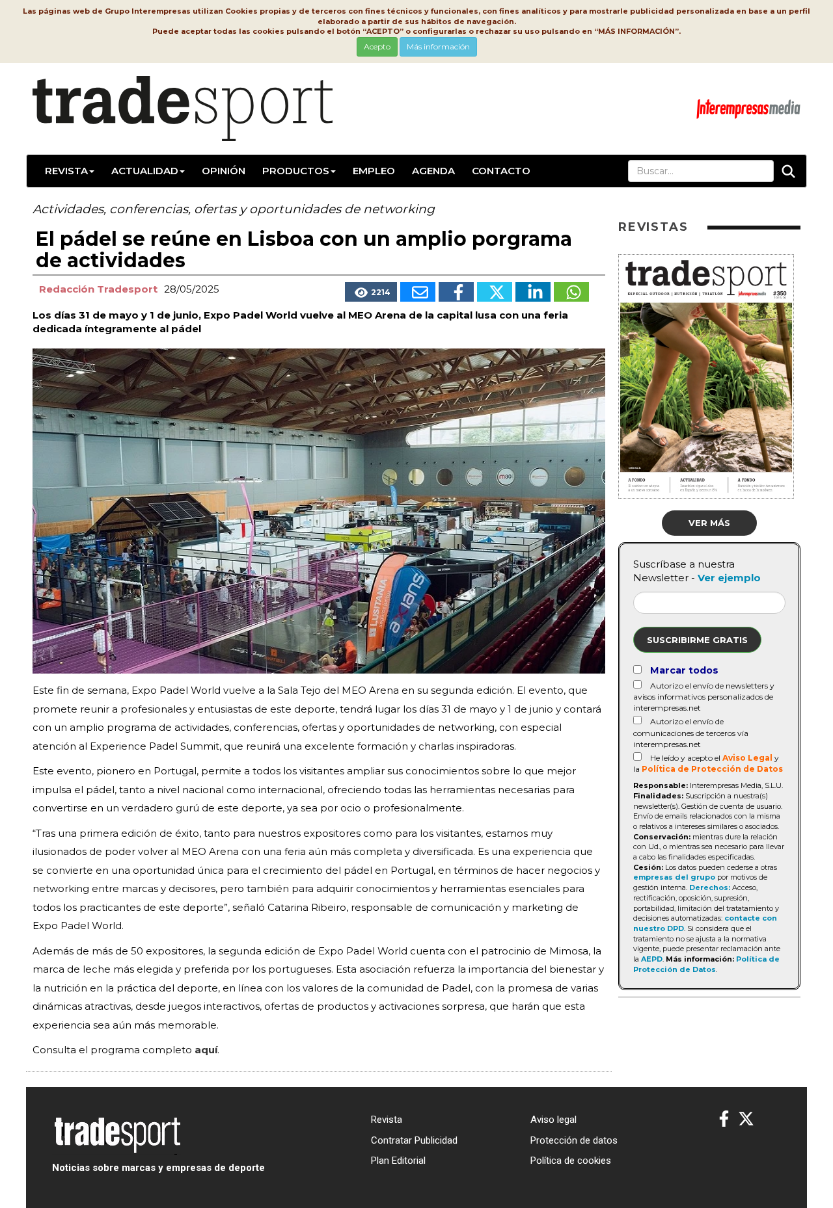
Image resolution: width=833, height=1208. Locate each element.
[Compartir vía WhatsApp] (571, 292)
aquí (206, 1050)
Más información (438, 46)
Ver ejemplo (729, 577)
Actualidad (144, 170)
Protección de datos (574, 1140)
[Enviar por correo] (417, 292)
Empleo (374, 170)
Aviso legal (553, 1119)
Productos (295, 170)
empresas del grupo (674, 877)
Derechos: (709, 887)
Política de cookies (570, 1160)
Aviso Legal (747, 758)
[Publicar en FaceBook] (456, 292)
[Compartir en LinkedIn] (533, 292)
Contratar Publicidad (414, 1140)
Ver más (709, 523)
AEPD (651, 959)
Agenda (433, 170)
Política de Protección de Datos (712, 769)
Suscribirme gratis (697, 640)
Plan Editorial (398, 1160)
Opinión (223, 170)
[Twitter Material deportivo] (746, 1119)
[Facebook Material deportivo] (724, 1119)
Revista (66, 170)
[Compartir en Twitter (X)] (494, 292)
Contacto (501, 170)
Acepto (377, 46)
